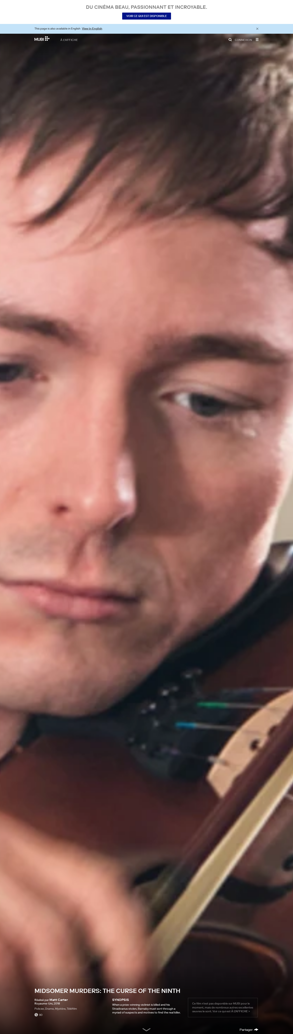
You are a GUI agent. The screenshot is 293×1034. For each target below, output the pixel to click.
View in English (92, 28)
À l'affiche (69, 39)
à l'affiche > (240, 1011)
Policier (39, 1008)
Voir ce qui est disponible (146, 16)
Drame (49, 1008)
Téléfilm (72, 1008)
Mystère (60, 1008)
